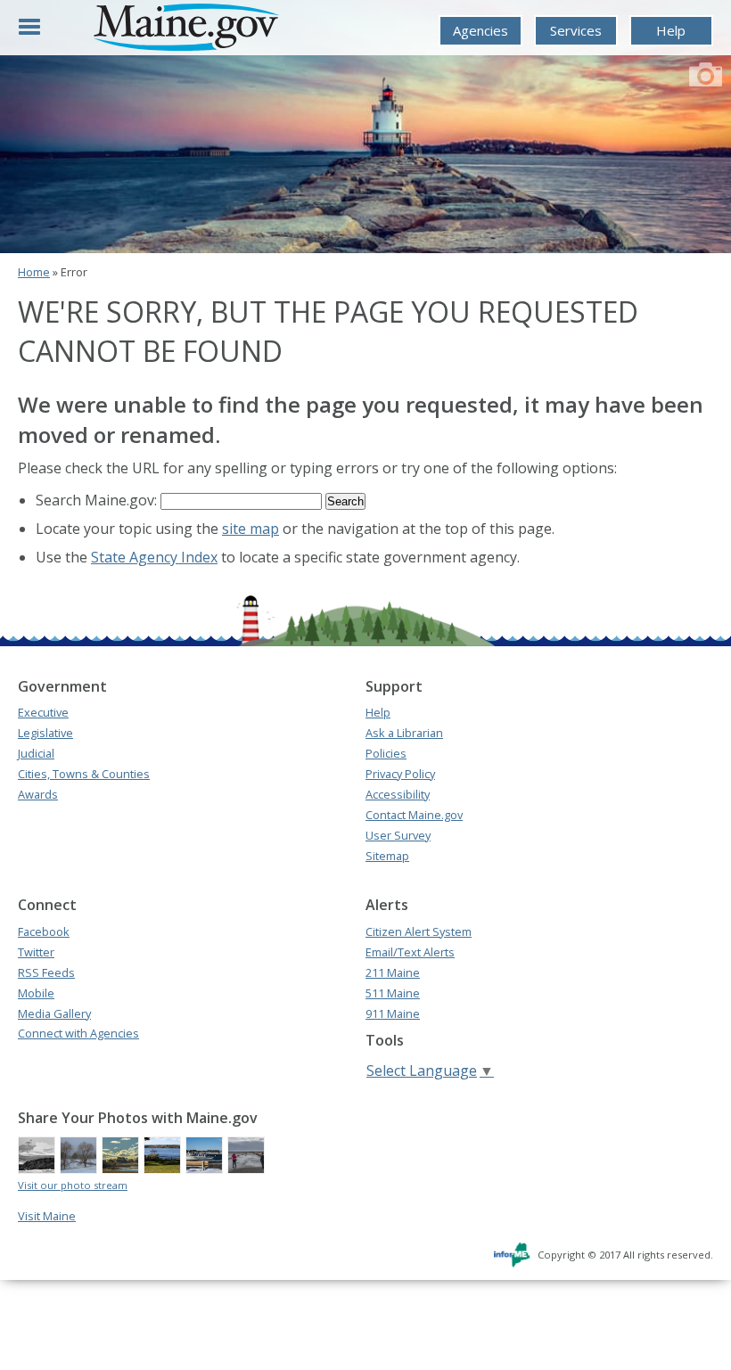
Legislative (45, 733)
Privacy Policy (400, 774)
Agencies (480, 30)
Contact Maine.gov (414, 815)
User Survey (398, 835)
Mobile (36, 993)
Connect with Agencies (78, 1033)
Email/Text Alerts (410, 952)
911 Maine (393, 1013)
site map (250, 528)
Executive (43, 712)
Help (671, 30)
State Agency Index (154, 557)
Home (34, 272)
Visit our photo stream (72, 1185)
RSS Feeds (46, 972)
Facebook (44, 931)
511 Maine (393, 993)
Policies (386, 753)
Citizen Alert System (419, 931)
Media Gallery (54, 1013)
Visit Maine (47, 1216)
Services (576, 30)
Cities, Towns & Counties (84, 774)
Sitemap (387, 856)
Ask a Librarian (404, 733)
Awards (38, 794)
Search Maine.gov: (98, 500)
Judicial (36, 753)
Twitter (36, 952)
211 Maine (393, 972)
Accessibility (398, 794)
